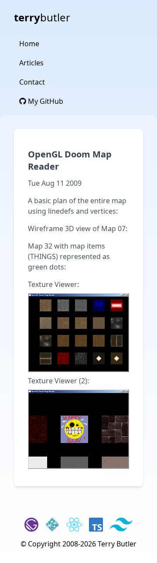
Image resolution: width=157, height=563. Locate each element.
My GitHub (44, 101)
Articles (31, 63)
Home (29, 43)
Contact (32, 82)
